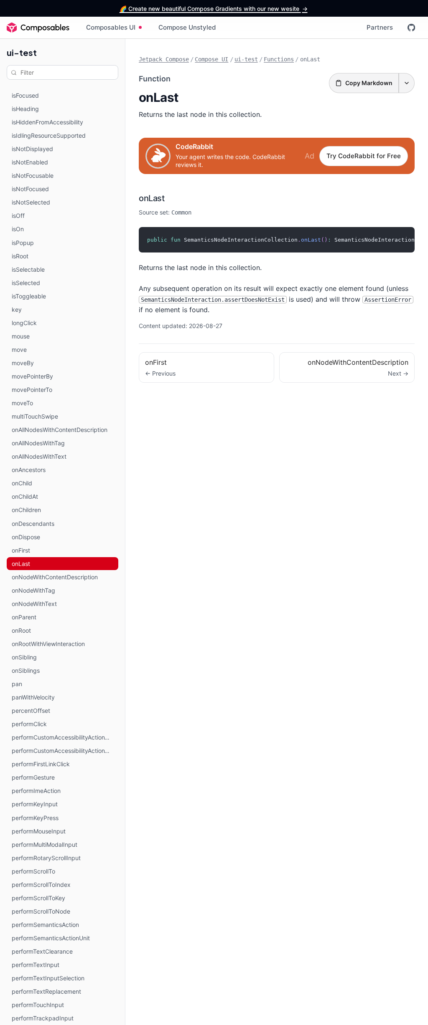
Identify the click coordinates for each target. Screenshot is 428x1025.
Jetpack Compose (164, 59)
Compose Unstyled (187, 27)
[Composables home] (38, 28)
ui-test (22, 52)
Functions (279, 59)
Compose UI (211, 59)
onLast (151, 198)
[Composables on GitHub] (411, 28)
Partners (380, 27)
